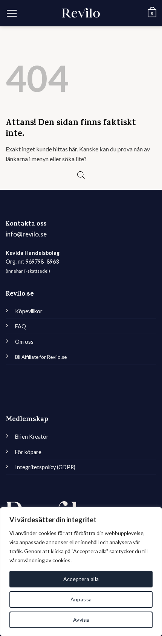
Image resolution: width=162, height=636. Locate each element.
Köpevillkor (29, 311)
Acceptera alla (81, 579)
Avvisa (81, 619)
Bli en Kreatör (32, 436)
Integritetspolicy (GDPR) (45, 467)
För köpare (28, 452)
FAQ (20, 326)
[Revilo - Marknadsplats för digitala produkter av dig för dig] (81, 13)
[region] (81, 571)
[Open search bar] (81, 174)
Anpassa (81, 599)
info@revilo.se (26, 234)
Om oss (24, 342)
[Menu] (12, 13)
